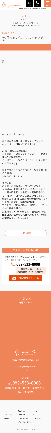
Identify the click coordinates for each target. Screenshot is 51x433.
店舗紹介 (6, 418)
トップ (6, 411)
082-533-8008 (28, 264)
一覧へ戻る (26, 233)
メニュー (35, 411)
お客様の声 (21, 415)
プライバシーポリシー (25, 422)
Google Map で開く (27, 366)
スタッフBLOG (23, 418)
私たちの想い (22, 411)
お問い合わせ (37, 418)
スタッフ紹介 (8, 415)
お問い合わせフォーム (28, 277)
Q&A (34, 415)
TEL (37, 6)
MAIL (30, 6)
